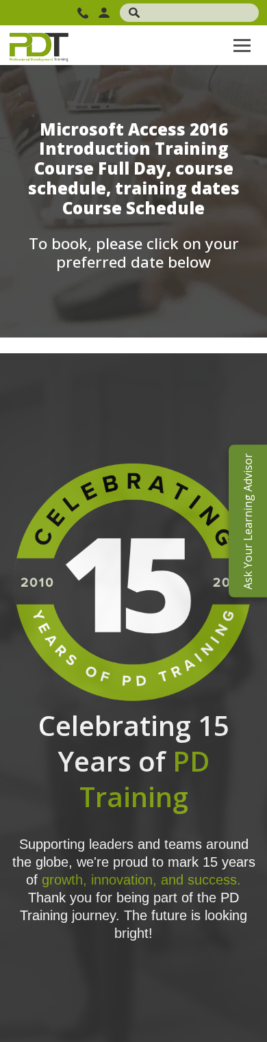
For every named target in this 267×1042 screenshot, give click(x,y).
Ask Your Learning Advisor (247, 521)
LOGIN (106, 13)
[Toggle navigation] (242, 45)
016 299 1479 (84, 13)
